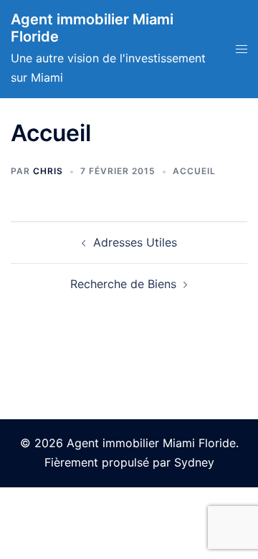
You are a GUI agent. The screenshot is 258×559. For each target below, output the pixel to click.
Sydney (194, 462)
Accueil (194, 171)
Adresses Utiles (135, 242)
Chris (48, 171)
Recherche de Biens (123, 284)
